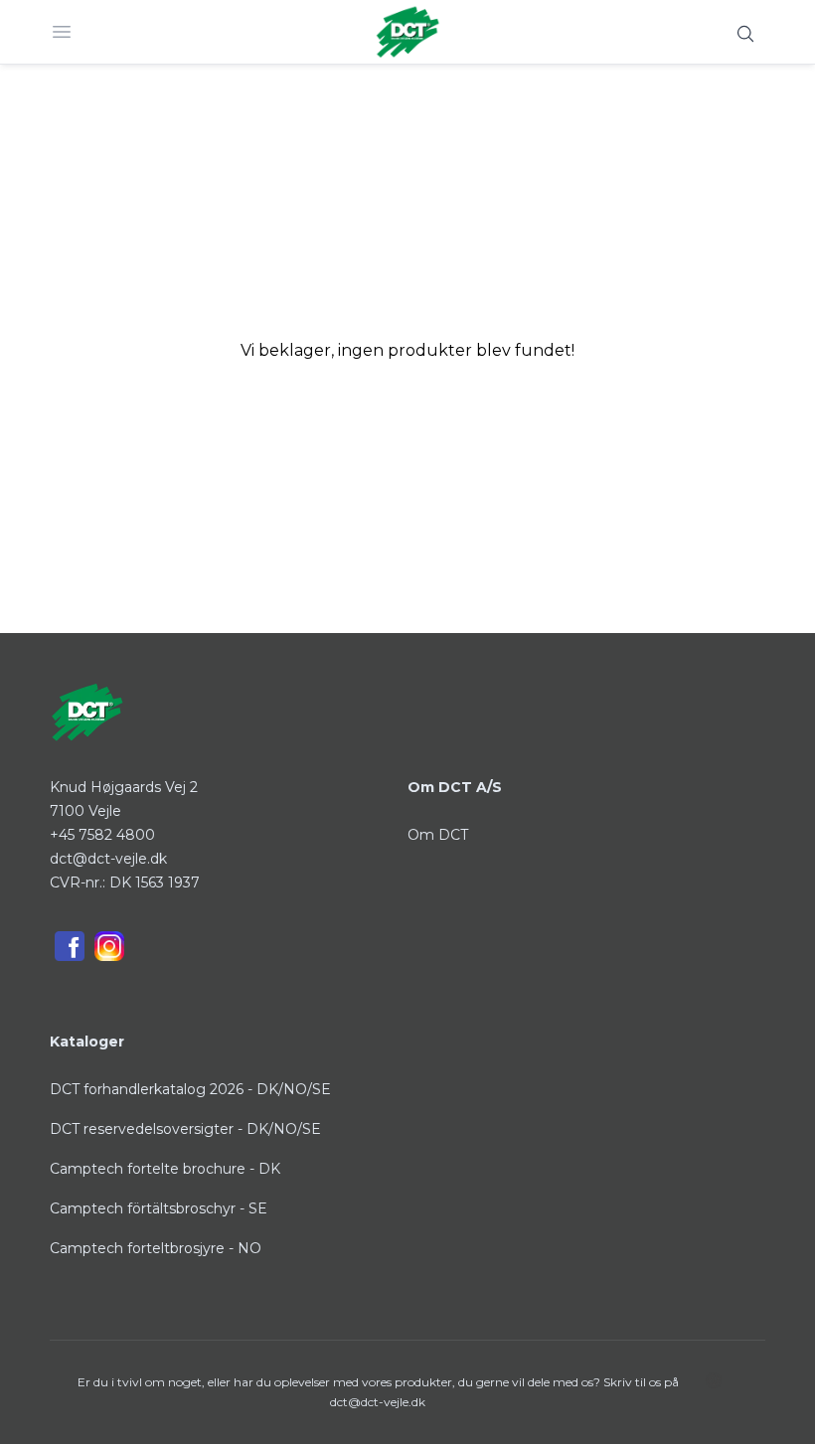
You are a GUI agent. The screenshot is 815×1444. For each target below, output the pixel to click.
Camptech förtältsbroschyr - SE (158, 1208)
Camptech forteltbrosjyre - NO (155, 1248)
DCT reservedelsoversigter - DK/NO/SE (185, 1129)
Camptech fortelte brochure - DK (165, 1169)
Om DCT (438, 835)
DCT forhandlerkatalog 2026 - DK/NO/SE (190, 1089)
